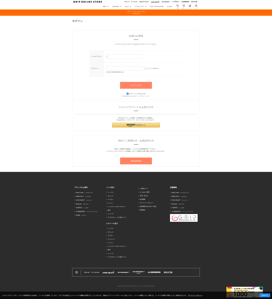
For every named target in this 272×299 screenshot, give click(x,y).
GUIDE (169, 6)
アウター (110, 199)
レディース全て (112, 223)
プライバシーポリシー (147, 203)
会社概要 (142, 199)
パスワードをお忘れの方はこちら (115, 71)
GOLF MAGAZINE (157, 6)
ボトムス (110, 196)
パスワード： (95, 68)
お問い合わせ (144, 195)
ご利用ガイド (144, 188)
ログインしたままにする (137, 93)
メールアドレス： (97, 56)
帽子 (109, 210)
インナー (110, 203)
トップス (110, 192)
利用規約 (142, 210)
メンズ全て (110, 187)
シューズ (110, 214)
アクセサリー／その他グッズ (117, 217)
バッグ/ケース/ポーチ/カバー (117, 206)
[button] (136, 125)
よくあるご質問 (144, 192)
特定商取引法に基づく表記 (148, 206)
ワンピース (111, 239)
